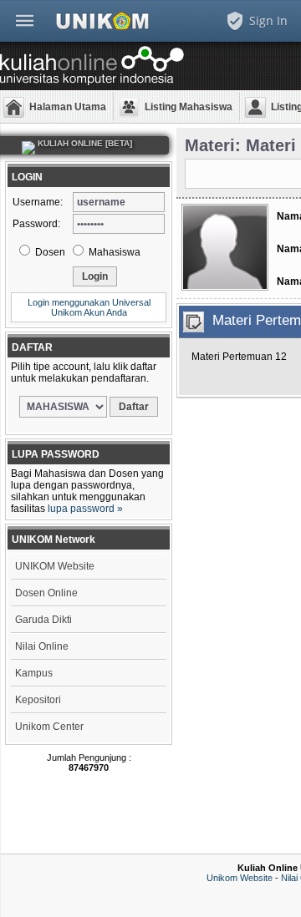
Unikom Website (240, 878)
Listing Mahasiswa (188, 107)
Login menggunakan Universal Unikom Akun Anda (89, 307)
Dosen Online (46, 593)
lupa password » (85, 508)
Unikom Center (49, 726)
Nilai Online (42, 646)
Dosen (49, 252)
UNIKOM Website (54, 566)
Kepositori (38, 700)
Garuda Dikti (43, 620)
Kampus (34, 673)
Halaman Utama (67, 107)
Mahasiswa (113, 252)
